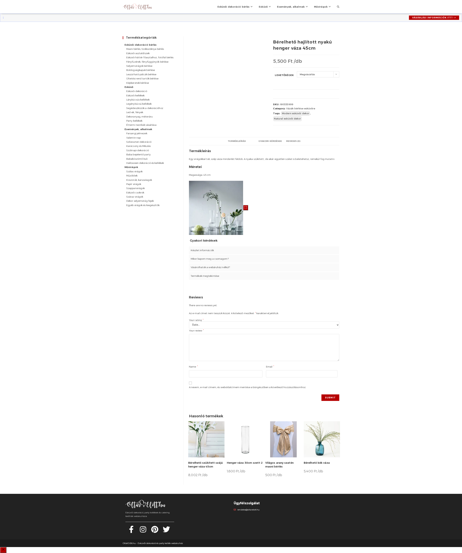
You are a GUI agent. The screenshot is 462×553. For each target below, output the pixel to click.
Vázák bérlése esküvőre (300, 108)
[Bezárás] (3, 550)
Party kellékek (134, 120)
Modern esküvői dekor (295, 113)
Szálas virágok (134, 171)
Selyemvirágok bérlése (139, 65)
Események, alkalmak (138, 129)
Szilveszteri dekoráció (138, 141)
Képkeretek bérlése (137, 82)
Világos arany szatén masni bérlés (279, 464)
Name (193, 366)
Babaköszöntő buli (137, 158)
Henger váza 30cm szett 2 (245, 462)
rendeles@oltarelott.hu (248, 509)
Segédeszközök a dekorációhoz (144, 108)
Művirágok (131, 167)
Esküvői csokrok (135, 192)
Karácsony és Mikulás (138, 146)
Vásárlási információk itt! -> (434, 17)
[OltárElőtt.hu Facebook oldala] (131, 531)
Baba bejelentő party (138, 154)
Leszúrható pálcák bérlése (141, 74)
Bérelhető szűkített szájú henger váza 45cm (205, 464)
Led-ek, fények (134, 112)
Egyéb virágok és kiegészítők (143, 205)
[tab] (237, 141)
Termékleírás (237, 141)
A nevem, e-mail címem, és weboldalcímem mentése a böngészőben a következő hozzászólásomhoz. (247, 387)
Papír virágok (133, 184)
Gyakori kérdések (270, 141)
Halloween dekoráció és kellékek (145, 162)
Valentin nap (133, 137)
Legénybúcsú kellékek (139, 103)
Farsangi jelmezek (136, 133)
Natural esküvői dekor (287, 118)
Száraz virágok (134, 196)
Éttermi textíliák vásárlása (141, 124)
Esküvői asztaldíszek (138, 53)
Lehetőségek (284, 75)
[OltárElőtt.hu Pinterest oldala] (154, 531)
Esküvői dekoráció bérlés (140, 44)
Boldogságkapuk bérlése (140, 70)
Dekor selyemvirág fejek (140, 200)
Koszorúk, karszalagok (139, 179)
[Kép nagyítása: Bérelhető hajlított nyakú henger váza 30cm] (245, 207)
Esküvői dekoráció (136, 91)
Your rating (196, 320)
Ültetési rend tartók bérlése (142, 78)
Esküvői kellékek (135, 95)
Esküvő (129, 87)
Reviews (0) (293, 141)
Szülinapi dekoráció (137, 150)
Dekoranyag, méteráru (139, 116)
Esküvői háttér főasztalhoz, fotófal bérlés (149, 57)
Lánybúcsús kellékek (138, 99)
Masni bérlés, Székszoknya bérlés (145, 48)
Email (270, 366)
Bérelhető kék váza (317, 462)
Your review (196, 330)
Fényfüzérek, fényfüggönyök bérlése (147, 61)
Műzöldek (132, 175)
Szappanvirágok (135, 188)
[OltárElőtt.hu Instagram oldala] (143, 531)
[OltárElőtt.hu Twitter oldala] (166, 531)
